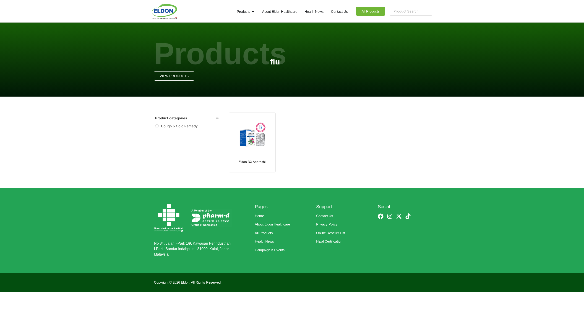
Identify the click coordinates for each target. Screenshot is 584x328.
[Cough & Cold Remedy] (157, 126)
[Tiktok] (408, 216)
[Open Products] (253, 11)
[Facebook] (380, 216)
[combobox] (411, 11)
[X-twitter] (399, 216)
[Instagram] (390, 216)
